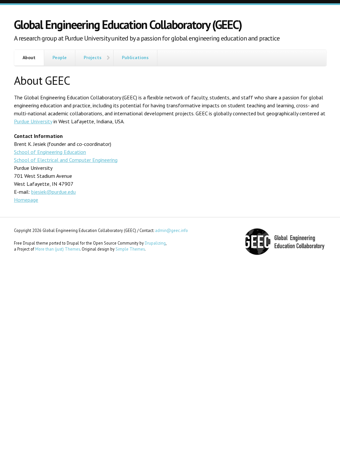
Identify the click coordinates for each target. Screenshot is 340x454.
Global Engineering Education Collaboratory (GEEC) (128, 24)
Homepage (26, 199)
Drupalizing (155, 243)
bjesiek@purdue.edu (53, 191)
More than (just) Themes (57, 249)
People (59, 57)
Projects (93, 57)
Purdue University (33, 121)
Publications (135, 57)
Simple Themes (130, 249)
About (29, 57)
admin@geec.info (171, 230)
